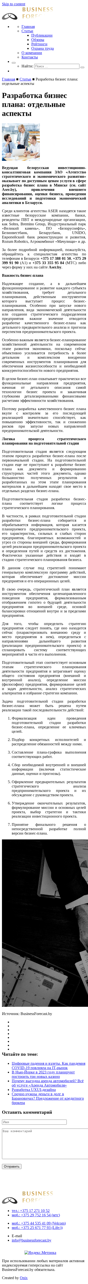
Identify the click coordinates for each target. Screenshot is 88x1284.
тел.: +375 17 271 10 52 (31, 1211)
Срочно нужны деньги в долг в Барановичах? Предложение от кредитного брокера (48, 1098)
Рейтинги (39, 44)
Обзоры (37, 40)
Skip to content (13, 4)
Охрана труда (42, 48)
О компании (32, 53)
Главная (28, 26)
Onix (24, 1278)
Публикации (42, 35)
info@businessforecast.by (31, 1240)
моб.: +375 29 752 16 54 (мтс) (36, 1215)
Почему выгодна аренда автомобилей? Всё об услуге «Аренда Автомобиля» (48, 1083)
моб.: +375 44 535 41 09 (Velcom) (39, 1223)
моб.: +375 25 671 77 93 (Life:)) (37, 1228)
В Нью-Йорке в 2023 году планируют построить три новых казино (43, 1074)
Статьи (27, 31)
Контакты (30, 57)
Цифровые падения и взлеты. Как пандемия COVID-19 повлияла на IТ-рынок (48, 1065)
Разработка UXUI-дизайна (34, 1090)
